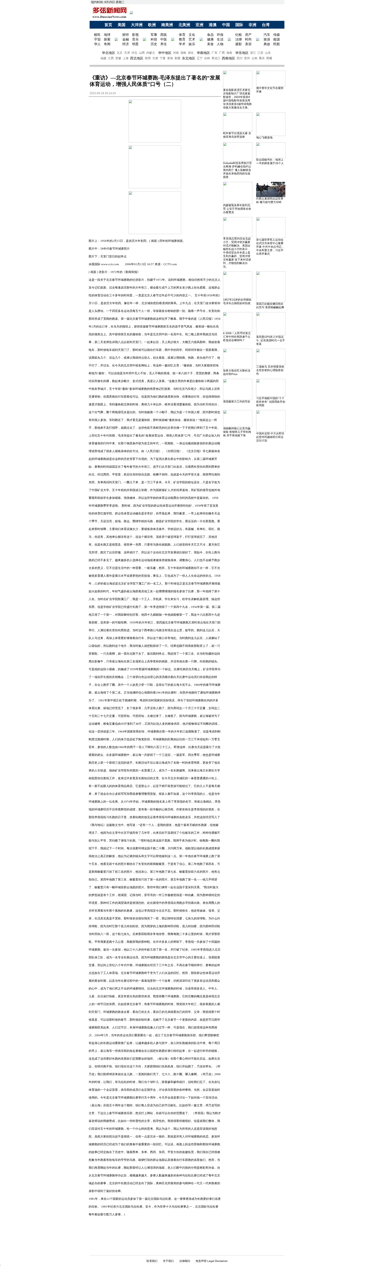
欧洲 (152, 25)
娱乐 (192, 44)
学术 (182, 44)
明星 (135, 44)
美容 (248, 44)
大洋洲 (137, 25)
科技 (154, 39)
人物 (220, 44)
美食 (210, 44)
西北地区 (136, 58)
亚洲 (199, 25)
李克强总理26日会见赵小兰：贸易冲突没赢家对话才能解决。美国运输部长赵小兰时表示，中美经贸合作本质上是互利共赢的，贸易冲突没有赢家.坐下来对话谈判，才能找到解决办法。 (237, 252)
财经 (125, 35)
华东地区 (242, 53)
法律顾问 (184, 1260)
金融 (125, 39)
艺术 (192, 39)
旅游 (267, 39)
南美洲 (167, 25)
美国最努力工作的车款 (236, 401)
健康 (210, 39)
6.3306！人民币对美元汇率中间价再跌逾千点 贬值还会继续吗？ (237, 337)
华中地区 (164, 53)
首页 (108, 25)
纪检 (238, 35)
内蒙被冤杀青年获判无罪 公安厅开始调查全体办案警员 (237, 209)
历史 (154, 44)
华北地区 (108, 53)
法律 (238, 39)
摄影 (238, 44)
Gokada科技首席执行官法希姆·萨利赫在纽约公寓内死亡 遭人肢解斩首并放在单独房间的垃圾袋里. (237, 170)
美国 (121, 25)
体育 (182, 35)
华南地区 (203, 53)
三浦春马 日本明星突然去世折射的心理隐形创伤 (270, 370)
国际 (239, 25)
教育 (182, 39)
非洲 (252, 25)
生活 (220, 39)
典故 (267, 44)
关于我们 (168, 1260)
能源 (276, 39)
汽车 (267, 35)
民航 (276, 44)
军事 (154, 35)
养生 (163, 44)
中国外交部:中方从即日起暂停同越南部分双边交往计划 (270, 437)
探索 (107, 39)
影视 (135, 35)
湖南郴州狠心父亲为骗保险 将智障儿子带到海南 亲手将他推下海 (237, 432)
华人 (97, 44)
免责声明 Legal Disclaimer (212, 1260)
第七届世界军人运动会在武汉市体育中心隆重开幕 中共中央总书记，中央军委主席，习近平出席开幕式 (270, 246)
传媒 (276, 35)
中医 (163, 39)
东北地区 (188, 58)
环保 (220, 35)
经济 (125, 44)
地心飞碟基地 (264, 137)
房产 (248, 35)
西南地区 (228, 58)
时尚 (248, 39)
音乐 (135, 39)
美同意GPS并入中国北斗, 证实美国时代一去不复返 (270, 340)
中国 (226, 25)
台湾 (266, 25)
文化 (192, 35)
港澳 (213, 25)
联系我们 (151, 1260)
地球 (107, 35)
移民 (97, 35)
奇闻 (107, 44)
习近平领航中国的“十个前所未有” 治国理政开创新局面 (270, 402)
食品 (210, 35)
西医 (163, 35)
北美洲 (184, 25)
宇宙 (97, 39)
